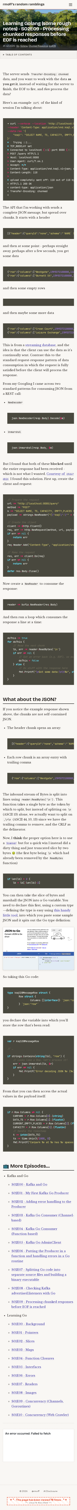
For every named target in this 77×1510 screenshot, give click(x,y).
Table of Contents (19, 54)
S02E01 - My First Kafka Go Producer (40, 1193)
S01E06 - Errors (23, 1375)
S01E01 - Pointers (24, 1332)
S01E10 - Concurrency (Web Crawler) (40, 1415)
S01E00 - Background (28, 1324)
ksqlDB (52, 46)
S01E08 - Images (24, 1392)
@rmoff (35, 1491)
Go (17, 46)
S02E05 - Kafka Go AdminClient (36, 1242)
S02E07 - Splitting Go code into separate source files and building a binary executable (38, 1274)
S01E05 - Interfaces (26, 1367)
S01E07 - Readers (24, 1384)
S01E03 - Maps (22, 1350)
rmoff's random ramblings (23, 4)
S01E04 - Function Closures (32, 1358)
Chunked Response (38, 46)
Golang (24, 46)
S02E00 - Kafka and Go (29, 1184)
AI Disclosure (50, 1491)
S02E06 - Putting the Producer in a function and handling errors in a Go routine (40, 1256)
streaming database (40, 345)
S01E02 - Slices (23, 1341)
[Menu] (70, 4)
